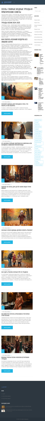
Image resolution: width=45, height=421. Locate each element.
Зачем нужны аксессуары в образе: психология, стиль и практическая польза (40, 70)
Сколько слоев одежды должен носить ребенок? (17, 230)
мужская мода (38, 126)
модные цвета (38, 133)
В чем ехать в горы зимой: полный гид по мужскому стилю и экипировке (41, 106)
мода (36, 120)
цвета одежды (38, 152)
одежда (36, 129)
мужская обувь (38, 138)
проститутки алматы (6, 396)
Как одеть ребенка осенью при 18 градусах (14, 272)
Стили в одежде (37, 44)
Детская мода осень (38, 37)
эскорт (3, 393)
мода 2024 (37, 124)
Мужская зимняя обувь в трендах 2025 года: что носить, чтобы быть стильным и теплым (41, 93)
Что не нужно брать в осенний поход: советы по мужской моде (18, 406)
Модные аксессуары (38, 34)
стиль (40, 120)
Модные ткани (37, 29)
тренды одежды (38, 131)
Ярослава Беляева (6, 101)
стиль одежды (38, 135)
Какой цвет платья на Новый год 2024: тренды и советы (42, 59)
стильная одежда (38, 165)
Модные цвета (37, 20)
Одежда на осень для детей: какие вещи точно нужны (16, 187)
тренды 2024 (37, 159)
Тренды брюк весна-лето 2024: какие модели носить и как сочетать (19, 410)
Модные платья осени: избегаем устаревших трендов (15, 358)
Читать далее (7, 113)
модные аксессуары (37, 149)
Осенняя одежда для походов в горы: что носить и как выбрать (14, 105)
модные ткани (38, 140)
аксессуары (37, 154)
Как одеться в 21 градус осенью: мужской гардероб (41, 81)
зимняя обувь (38, 146)
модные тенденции (37, 162)
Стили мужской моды (38, 31)
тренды (36, 122)
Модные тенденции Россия (38, 26)
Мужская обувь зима (38, 39)
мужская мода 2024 (38, 143)
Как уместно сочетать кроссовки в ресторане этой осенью (15, 314)
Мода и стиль (37, 22)
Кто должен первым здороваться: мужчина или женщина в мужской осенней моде (16, 144)
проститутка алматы (6, 398)
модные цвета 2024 (39, 156)
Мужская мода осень (38, 42)
